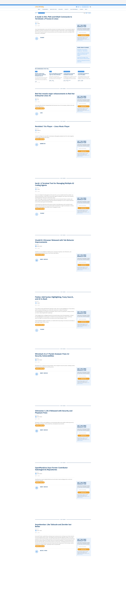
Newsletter (86, 6)
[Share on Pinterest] (89, 13)
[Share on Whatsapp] (90, 13)
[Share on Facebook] (86, 13)
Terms (88, 39)
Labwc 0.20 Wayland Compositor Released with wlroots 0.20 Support (83, 54)
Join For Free (83, 35)
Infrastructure (53, 9)
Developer (61, 9)
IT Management (45, 9)
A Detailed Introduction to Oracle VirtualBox (83, 74)
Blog (86, 9)
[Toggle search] (90, 6)
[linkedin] (78, 6)
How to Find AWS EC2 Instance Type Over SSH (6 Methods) (55, 74)
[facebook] (76, 6)
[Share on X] (87, 13)
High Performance (74, 9)
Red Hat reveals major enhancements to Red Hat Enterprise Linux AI (40, 74)
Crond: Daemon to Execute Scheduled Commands (69, 74)
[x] (80, 6)
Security (66, 9)
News (39, 9)
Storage (81, 9)
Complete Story (39, 108)
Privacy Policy (80, 111)
